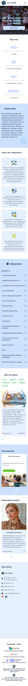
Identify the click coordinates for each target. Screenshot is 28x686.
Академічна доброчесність (11, 280)
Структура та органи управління (13, 285)
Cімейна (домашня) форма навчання (10, 327)
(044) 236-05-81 (9, 590)
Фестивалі (6, 382)
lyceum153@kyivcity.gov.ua (12, 593)
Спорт (4, 379)
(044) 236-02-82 (9, 586)
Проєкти (5, 386)
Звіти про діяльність (9, 301)
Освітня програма (8, 290)
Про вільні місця (7, 316)
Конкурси (12, 379)
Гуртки (21, 379)
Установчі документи (9, 275)
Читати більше (7, 551)
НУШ (3, 350)
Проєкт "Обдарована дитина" (12, 295)
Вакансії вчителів (8, 345)
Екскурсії (22, 382)
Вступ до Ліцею (7, 306)
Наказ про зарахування (10, 311)
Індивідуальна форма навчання (12, 333)
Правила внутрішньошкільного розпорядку (12, 356)
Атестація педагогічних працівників (10, 339)
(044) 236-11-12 (9, 583)
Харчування (6, 321)
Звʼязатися (14, 28)
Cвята (14, 382)
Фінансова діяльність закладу (12, 362)
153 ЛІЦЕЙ (11, 3)
